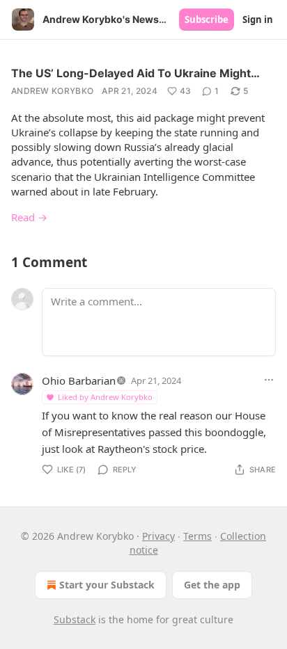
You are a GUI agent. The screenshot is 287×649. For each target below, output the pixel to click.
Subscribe (206, 19)
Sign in (257, 19)
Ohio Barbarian (79, 380)
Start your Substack (107, 584)
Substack (74, 619)
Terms (197, 536)
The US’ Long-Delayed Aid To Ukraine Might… (135, 73)
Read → (29, 217)
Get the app (212, 584)
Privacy (158, 536)
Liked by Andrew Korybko (105, 397)
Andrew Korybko (52, 91)
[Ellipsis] (269, 380)
